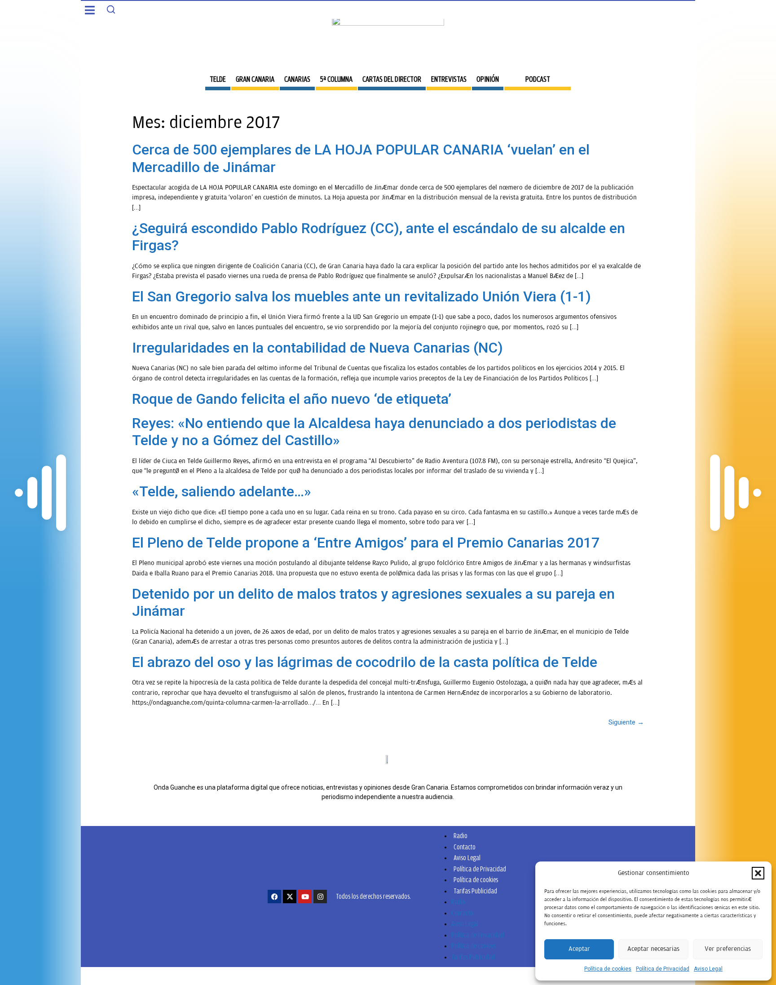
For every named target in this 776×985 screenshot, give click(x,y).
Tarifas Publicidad (475, 891)
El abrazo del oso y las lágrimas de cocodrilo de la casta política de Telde (364, 662)
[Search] (111, 9)
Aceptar (579, 949)
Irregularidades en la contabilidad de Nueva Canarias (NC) (317, 347)
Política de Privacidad (662, 969)
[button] (758, 873)
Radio (460, 835)
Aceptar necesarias (653, 949)
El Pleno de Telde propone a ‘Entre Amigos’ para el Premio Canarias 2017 (366, 542)
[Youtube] (305, 896)
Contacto (465, 847)
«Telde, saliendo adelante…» (221, 491)
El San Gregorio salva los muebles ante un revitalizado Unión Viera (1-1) (361, 296)
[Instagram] (320, 896)
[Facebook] (274, 896)
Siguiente (626, 722)
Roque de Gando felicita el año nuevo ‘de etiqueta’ (291, 398)
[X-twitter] (289, 896)
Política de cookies (607, 969)
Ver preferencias (728, 949)
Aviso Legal (708, 969)
